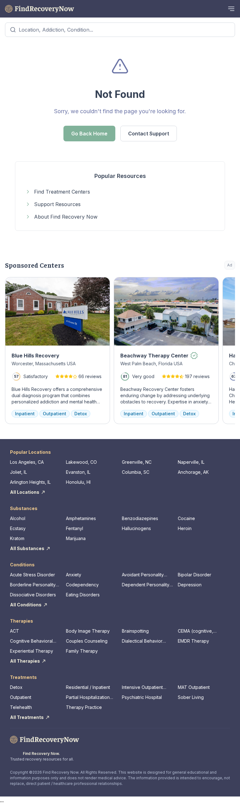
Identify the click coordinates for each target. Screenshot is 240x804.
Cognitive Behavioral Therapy (31, 641)
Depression (190, 584)
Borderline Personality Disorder (33, 585)
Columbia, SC (135, 472)
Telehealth (21, 707)
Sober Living (191, 697)
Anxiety (73, 574)
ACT (14, 631)
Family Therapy (82, 651)
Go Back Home (89, 133)
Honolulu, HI (78, 482)
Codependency (82, 584)
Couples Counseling (87, 641)
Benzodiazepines (140, 518)
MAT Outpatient (194, 687)
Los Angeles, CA (27, 462)
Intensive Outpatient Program (142, 687)
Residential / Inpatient (88, 687)
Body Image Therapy (88, 631)
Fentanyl (74, 528)
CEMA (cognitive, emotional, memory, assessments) (198, 631)
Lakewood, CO (81, 462)
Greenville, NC (137, 462)
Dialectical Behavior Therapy (142, 641)
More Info (205, 285)
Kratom (17, 538)
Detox (16, 687)
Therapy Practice (84, 707)
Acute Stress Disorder (32, 574)
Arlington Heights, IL (30, 482)
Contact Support (148, 133)
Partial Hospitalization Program (88, 697)
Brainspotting (135, 631)
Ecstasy (18, 528)
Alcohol (17, 518)
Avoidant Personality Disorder (143, 575)
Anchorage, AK (193, 472)
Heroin (185, 528)
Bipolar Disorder (194, 574)
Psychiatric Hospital (142, 697)
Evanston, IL (78, 472)
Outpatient (20, 697)
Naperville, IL (191, 462)
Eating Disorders (83, 594)
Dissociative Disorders (33, 594)
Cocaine (186, 518)
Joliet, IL (18, 472)
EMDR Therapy (193, 641)
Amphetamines (81, 518)
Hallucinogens (136, 528)
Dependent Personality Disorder (145, 585)
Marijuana (76, 538)
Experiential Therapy (31, 651)
